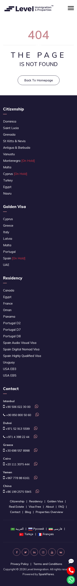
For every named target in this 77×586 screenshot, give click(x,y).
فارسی (58, 529)
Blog (28, 512)
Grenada (9, 134)
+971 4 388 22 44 (17, 437)
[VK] (60, 552)
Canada (8, 290)
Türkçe (28, 534)
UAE (6, 265)
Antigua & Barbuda (16, 148)
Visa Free (35, 506)
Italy (6, 232)
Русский (38, 529)
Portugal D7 (12, 330)
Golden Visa (14, 206)
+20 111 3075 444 (17, 464)
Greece (8, 225)
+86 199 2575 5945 (18, 492)
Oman (7, 310)
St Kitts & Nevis (14, 141)
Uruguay (9, 362)
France (8, 303)
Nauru (7, 193)
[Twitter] (25, 552)
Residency (12, 278)
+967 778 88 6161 (17, 478)
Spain (14, 258)
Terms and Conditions (47, 564)
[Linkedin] (34, 552)
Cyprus (15, 174)
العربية (20, 529)
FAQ (61, 506)
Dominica (9, 121)
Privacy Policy (20, 564)
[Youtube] (52, 552)
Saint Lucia (11, 128)
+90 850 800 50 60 (18, 415)
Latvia (7, 239)
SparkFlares (46, 574)
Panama (9, 316)
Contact (15, 512)
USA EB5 (9, 375)
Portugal (9, 252)
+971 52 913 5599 (17, 429)
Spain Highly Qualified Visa (22, 356)
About (50, 506)
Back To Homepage (38, 80)
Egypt (7, 187)
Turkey (8, 180)
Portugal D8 (12, 336)
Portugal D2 (12, 323)
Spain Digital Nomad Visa (21, 349)
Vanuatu (9, 154)
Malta (7, 167)
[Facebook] (16, 552)
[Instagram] (43, 552)
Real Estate (16, 506)
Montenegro (19, 161)
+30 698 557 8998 (17, 450)
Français (48, 534)
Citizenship (13, 109)
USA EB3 (9, 369)
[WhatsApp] (36, 407)
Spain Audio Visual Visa (19, 343)
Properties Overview (49, 512)
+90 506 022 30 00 (17, 407)
